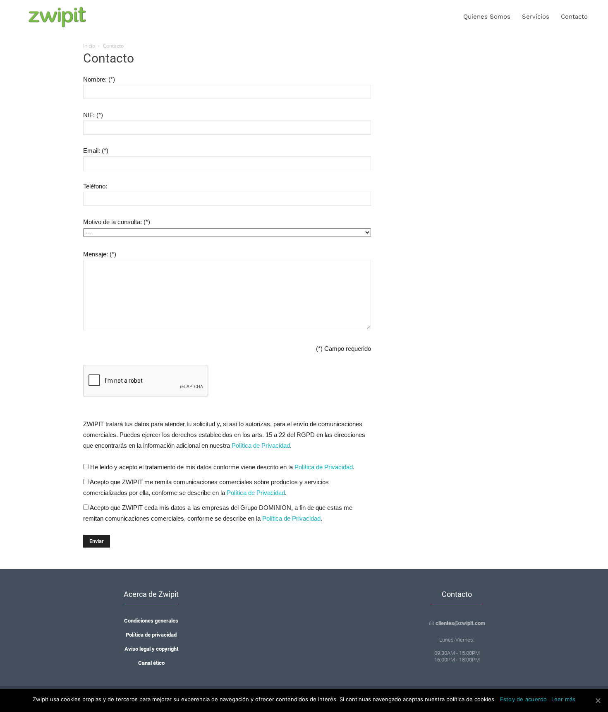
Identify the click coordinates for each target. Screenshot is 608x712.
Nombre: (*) (99, 79)
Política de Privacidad (261, 445)
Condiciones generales (151, 621)
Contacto (574, 16)
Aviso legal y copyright (151, 649)
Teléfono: (95, 186)
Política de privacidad (151, 635)
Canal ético (151, 663)
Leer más (563, 699)
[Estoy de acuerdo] (598, 700)
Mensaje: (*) (99, 254)
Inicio (89, 45)
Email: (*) (95, 150)
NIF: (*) (93, 114)
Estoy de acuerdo (523, 699)
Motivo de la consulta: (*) (116, 221)
